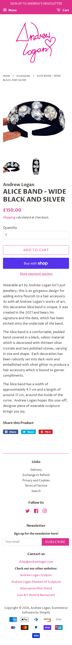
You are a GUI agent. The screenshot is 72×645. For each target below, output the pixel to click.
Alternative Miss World (36, 588)
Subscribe (55, 542)
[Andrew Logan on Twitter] (27, 512)
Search (36, 491)
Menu (12, 10)
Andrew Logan (40, 608)
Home (6, 76)
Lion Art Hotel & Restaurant (36, 595)
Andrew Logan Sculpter (36, 575)
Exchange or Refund (36, 475)
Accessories (23, 76)
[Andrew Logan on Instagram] (44, 512)
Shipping (9, 217)
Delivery (36, 470)
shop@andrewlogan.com (36, 562)
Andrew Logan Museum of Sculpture (36, 582)
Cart (65, 10)
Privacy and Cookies (36, 480)
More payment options (36, 274)
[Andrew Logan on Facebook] (36, 512)
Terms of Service (36, 486)
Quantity (10, 228)
